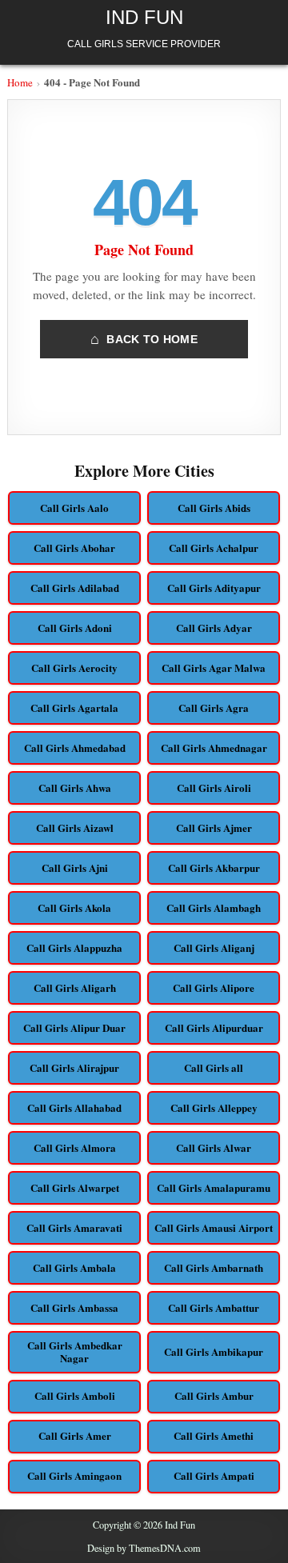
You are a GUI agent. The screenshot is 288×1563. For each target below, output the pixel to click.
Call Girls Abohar (74, 547)
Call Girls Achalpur (213, 547)
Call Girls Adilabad (74, 587)
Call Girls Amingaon (74, 1475)
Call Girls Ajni (75, 867)
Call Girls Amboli (74, 1395)
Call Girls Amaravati (74, 1227)
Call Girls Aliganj (214, 947)
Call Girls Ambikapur (213, 1351)
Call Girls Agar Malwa (214, 667)
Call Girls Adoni (75, 627)
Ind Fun (144, 17)
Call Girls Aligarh (75, 987)
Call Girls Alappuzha (74, 947)
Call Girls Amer (74, 1435)
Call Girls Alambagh (213, 907)
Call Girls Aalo (74, 507)
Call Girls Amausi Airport (213, 1227)
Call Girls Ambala (74, 1267)
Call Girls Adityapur (214, 587)
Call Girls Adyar (214, 627)
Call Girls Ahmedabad (75, 747)
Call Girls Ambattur (213, 1307)
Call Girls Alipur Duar (74, 1027)
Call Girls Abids (214, 507)
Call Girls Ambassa (74, 1307)
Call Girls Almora (75, 1147)
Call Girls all (213, 1067)
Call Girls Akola (74, 907)
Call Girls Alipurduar (214, 1027)
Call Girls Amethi (214, 1435)
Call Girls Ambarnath (213, 1267)
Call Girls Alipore (213, 987)
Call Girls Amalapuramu (213, 1187)
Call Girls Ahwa (74, 787)
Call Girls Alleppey (214, 1107)
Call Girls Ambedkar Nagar (74, 1351)
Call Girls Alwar (213, 1147)
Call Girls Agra (213, 707)
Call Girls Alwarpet (74, 1187)
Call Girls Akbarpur (214, 867)
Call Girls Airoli (214, 787)
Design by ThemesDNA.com (144, 1547)
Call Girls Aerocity (74, 667)
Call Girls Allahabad (74, 1107)
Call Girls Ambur (214, 1395)
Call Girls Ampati (214, 1475)
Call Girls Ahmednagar (214, 747)
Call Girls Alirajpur (74, 1067)
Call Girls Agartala (74, 707)
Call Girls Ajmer (214, 827)
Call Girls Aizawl (75, 827)
